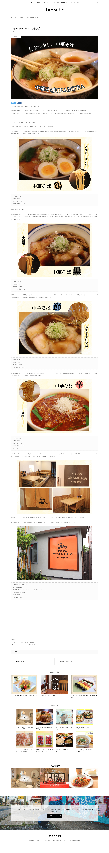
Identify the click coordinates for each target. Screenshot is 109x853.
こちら (20, 597)
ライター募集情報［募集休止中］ (59, 2)
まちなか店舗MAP (75, 2)
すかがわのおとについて (42, 2)
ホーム (30, 2)
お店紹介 (16, 651)
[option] (25, 778)
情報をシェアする (54, 815)
